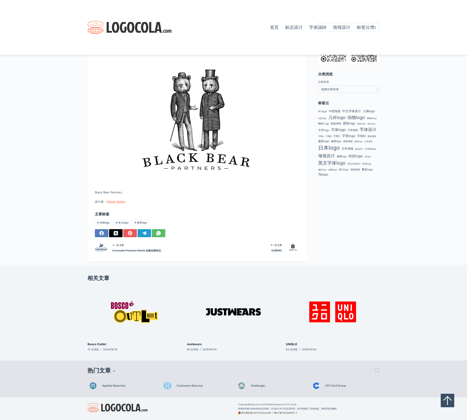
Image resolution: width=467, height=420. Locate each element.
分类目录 (323, 82)
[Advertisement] (219, 27)
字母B (328, 136)
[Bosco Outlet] (134, 312)
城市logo (361, 123)
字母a (321, 136)
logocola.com (257, 404)
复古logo (122, 222)
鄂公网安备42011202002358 (256, 412)
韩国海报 (355, 169)
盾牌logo (342, 156)
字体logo (338, 130)
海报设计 (326, 155)
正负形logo (370, 148)
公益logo (322, 118)
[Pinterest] (130, 233)
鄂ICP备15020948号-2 (285, 412)
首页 (274, 27)
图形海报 (336, 123)
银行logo (344, 169)
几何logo (337, 117)
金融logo (332, 169)
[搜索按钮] (374, 27)
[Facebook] (101, 233)
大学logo (323, 130)
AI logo (322, 111)
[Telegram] (144, 233)
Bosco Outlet (97, 344)
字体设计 (368, 129)
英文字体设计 (354, 163)
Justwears (194, 344)
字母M (361, 136)
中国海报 (334, 111)
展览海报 (371, 136)
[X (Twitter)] (116, 233)
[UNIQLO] (332, 312)
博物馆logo (372, 118)
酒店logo (322, 169)
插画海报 (348, 141)
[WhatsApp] (158, 233)
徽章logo (140, 222)
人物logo (369, 111)
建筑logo (323, 141)
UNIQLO (291, 344)
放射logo (358, 141)
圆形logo (349, 123)
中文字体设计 (351, 111)
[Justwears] (233, 312)
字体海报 (353, 130)
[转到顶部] (447, 400)
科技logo (356, 156)
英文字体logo (332, 163)
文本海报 (368, 141)
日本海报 (347, 148)
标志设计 (294, 27)
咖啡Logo (323, 123)
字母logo (348, 136)
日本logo (329, 148)
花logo (367, 156)
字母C (336, 136)
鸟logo (323, 174)
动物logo (103, 222)
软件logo (366, 163)
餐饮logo (367, 169)
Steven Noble (116, 201)
